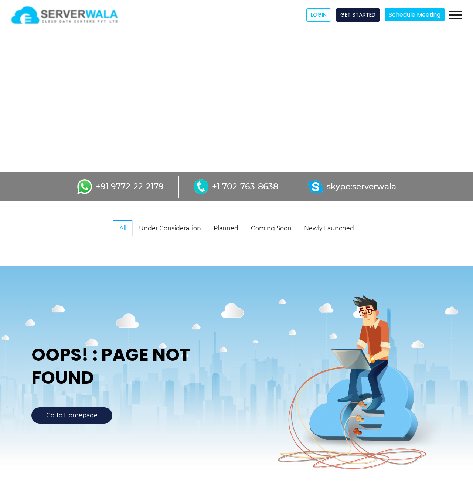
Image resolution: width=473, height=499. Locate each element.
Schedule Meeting (414, 14)
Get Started (357, 14)
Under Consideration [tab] (170, 228)
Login (319, 14)
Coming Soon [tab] (271, 228)
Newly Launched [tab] (329, 228)
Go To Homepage (72, 415)
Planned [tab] (226, 228)
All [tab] (122, 228)
